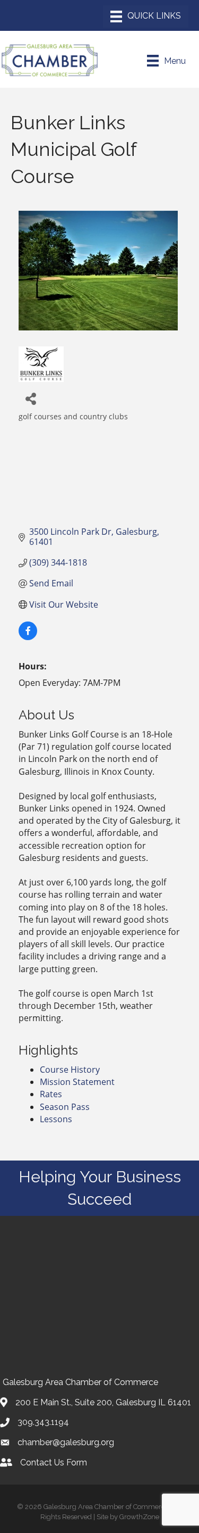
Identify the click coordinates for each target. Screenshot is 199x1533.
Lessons (56, 1119)
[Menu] (145, 16)
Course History (70, 1069)
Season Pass (65, 1107)
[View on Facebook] (28, 637)
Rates (51, 1094)
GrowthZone (139, 1517)
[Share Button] (30, 398)
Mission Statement (77, 1082)
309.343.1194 (43, 1422)
